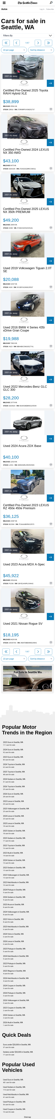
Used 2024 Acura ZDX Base (22, 445)
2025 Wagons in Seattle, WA (14, 972)
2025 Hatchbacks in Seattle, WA (16, 928)
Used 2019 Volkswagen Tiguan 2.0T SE (27, 270)
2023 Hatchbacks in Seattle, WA (16, 883)
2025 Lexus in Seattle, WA (13, 824)
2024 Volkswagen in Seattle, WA (16, 913)
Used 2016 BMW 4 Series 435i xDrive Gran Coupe (24, 329)
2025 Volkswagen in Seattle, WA (16, 810)
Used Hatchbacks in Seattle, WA (16, 1095)
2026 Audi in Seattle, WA (13, 1023)
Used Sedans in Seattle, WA (14, 1088)
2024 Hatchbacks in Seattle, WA (16, 957)
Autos (4, 9)
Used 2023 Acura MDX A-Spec (24, 564)
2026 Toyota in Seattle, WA (14, 787)
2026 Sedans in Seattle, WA (14, 898)
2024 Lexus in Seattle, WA (13, 817)
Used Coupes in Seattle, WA (14, 1110)
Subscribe (50, 9)
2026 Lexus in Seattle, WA (13, 942)
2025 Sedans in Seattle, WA (14, 839)
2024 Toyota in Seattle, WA (14, 765)
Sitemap (27, 1117)
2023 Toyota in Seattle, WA (14, 846)
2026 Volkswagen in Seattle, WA (16, 1001)
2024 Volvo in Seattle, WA (13, 935)
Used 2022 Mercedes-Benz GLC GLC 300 (25, 388)
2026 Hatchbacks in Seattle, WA (16, 979)
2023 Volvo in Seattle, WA (13, 920)
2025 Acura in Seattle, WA (13, 905)
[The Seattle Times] (27, 3)
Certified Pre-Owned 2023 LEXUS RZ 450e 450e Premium (26, 507)
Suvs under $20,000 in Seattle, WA (17, 1046)
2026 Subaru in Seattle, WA (14, 1016)
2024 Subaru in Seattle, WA (14, 861)
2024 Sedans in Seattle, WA (14, 780)
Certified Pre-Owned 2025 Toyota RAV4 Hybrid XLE (25, 92)
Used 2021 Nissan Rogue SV (22, 623)
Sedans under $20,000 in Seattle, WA (18, 1053)
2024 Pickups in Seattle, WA (14, 891)
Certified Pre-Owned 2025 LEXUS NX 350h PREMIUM (26, 210)
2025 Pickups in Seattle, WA (14, 950)
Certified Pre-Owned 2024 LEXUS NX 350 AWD (26, 151)
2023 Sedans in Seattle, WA (14, 869)
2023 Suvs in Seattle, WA (13, 758)
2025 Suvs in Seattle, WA (13, 743)
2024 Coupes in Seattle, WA (14, 987)
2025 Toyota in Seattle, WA (14, 773)
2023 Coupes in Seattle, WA (14, 1009)
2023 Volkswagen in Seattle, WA (16, 876)
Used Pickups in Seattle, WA (14, 1103)
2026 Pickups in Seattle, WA (14, 994)
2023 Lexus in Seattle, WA (13, 802)
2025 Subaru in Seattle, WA (14, 832)
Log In (42, 9)
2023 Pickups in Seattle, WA (14, 964)
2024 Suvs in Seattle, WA (13, 751)
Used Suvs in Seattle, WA (13, 1081)
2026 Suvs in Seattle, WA (13, 795)
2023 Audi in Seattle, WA (13, 854)
